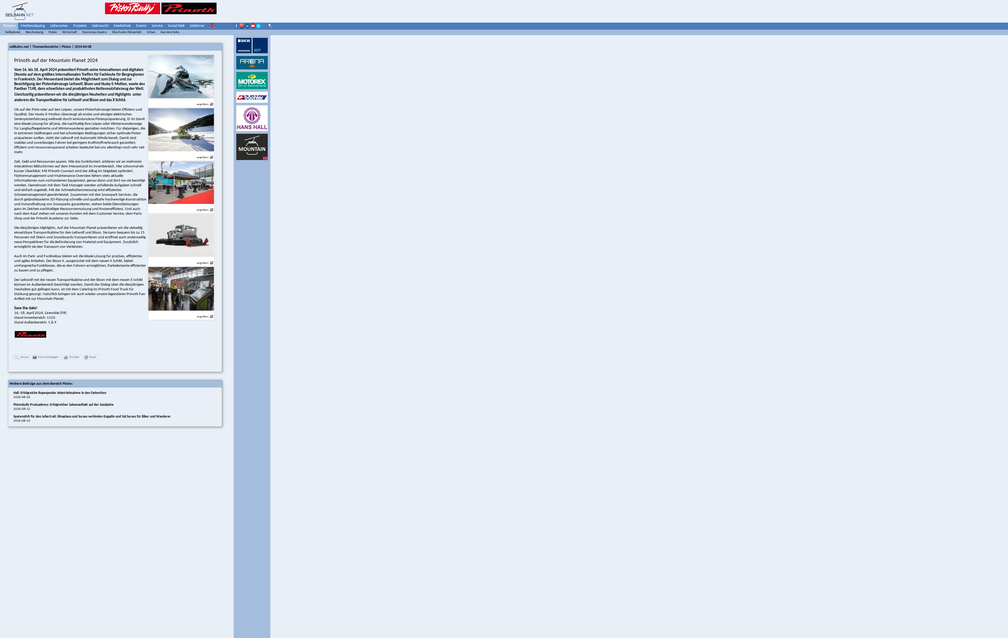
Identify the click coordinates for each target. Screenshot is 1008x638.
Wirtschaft (69, 32)
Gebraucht (100, 26)
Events (141, 26)
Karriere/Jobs (170, 32)
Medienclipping (33, 26)
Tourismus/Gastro (94, 32)
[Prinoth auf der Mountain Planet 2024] (181, 101)
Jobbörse (197, 26)
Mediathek (122, 26)
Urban (151, 32)
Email (93, 357)
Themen (9, 26)
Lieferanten (59, 26)
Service (157, 26)
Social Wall (176, 26)
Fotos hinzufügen (48, 357)
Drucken (74, 357)
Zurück (24, 357)
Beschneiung (34, 32)
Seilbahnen (12, 32)
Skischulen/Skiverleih (126, 32)
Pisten (53, 32)
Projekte (80, 26)
